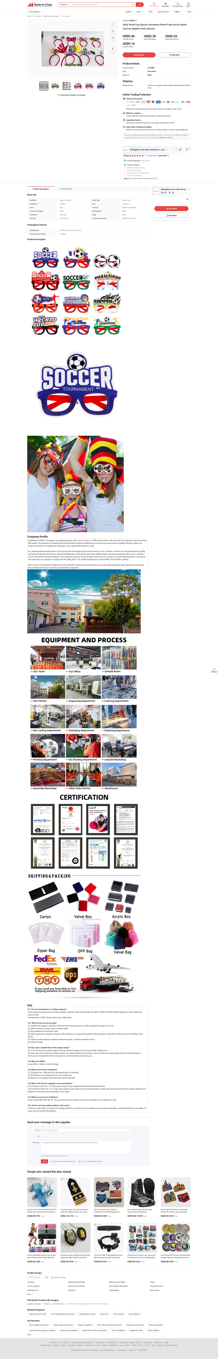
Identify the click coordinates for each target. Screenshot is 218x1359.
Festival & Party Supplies (51, 16)
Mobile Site (158, 1342)
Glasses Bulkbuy (153, 1330)
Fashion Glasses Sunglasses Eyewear (42, 1330)
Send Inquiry (139, 55)
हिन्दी (139, 1345)
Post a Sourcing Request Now (90, 1161)
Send (44, 1161)
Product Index (148, 1342)
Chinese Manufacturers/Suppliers (82, 1342)
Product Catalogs (59, 1277)
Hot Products (53, 1342)
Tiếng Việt (161, 1345)
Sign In (126, 178)
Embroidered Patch (156, 1286)
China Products (64, 1342)
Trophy (152, 1282)
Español (63, 1345)
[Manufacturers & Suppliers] (39, 4)
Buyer (139, 12)
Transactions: (158, 155)
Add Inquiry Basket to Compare (73, 95)
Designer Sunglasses (85, 1325)
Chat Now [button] (176, 55)
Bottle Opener (155, 1290)
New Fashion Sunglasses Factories (109, 1325)
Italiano (97, 1345)
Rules (189, 12)
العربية (121, 1345)
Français (79, 1345)
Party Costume (118, 1314)
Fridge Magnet (114, 1290)
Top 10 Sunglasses (118, 1330)
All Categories (35, 12)
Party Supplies (65, 16)
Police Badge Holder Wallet (118, 1286)
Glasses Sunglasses (156, 1325)
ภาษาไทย (146, 1345)
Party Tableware (134, 1314)
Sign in (188, 6)
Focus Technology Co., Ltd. (94, 1350)
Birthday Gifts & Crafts (87, 1314)
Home (29, 16)
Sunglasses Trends (136, 1330)
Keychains (71, 1290)
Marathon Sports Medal (76, 1282)
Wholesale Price (112, 1342)
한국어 (127, 1345)
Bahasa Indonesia (171, 1345)
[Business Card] (187, 199)
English (56, 1345)
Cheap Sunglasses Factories (63, 1325)
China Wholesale (100, 1342)
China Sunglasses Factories (38, 1325)
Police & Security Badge (76, 1286)
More (29, 1334)
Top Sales (30, 1282)
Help (150, 12)
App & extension (163, 12)
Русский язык (88, 1345)
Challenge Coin (32, 1290)
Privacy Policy (142, 1350)
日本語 (134, 1345)
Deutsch (104, 1345)
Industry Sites (123, 1342)
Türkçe (153, 1345)
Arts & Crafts (37, 16)
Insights (166, 1342)
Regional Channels (136, 1342)
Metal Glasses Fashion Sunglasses (95, 1330)
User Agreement (122, 1350)
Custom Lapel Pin (33, 1286)
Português (71, 1345)
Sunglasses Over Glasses (135, 1325)
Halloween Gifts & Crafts (37, 1314)
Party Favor (104, 1314)
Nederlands (113, 1345)
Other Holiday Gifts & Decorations (63, 1314)
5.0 (162, 192)
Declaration (132, 1350)
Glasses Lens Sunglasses (69, 1330)
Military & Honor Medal (117, 1282)
